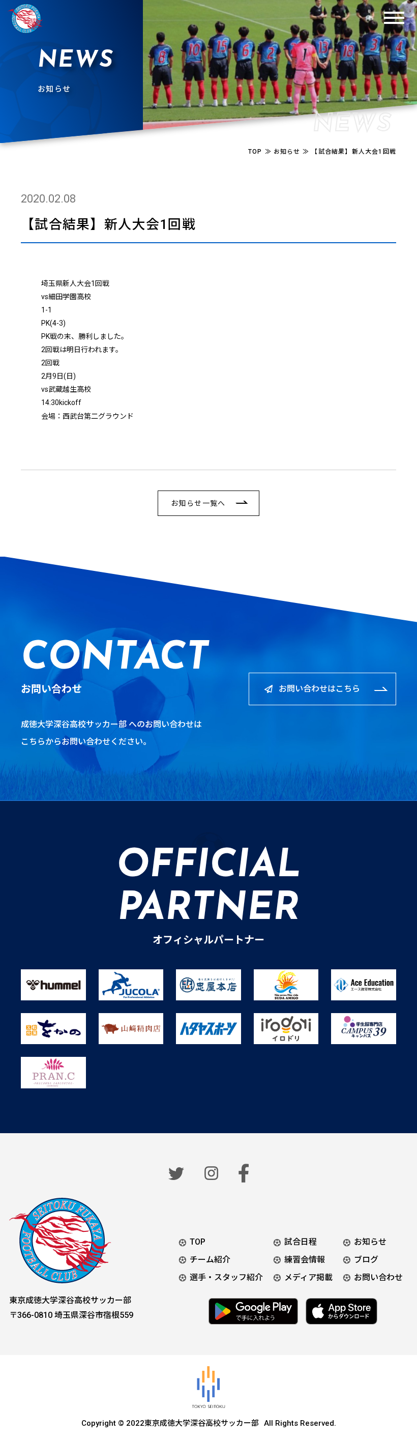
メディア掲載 (308, 1277)
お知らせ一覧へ (198, 503)
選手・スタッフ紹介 (226, 1277)
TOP (197, 1242)
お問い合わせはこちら (319, 689)
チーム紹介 (210, 1259)
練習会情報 (304, 1259)
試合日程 (300, 1242)
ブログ (366, 1259)
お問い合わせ (378, 1277)
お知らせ (370, 1242)
